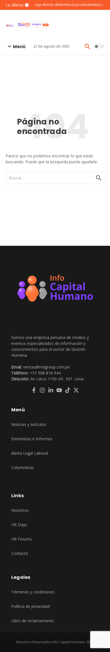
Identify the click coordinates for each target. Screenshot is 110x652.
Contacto (19, 553)
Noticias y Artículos (28, 424)
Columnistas (22, 467)
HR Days (19, 524)
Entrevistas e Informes (31, 438)
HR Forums (21, 539)
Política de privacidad (30, 606)
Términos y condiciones (33, 592)
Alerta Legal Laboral (29, 453)
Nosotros (20, 510)
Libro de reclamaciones (32, 620)
